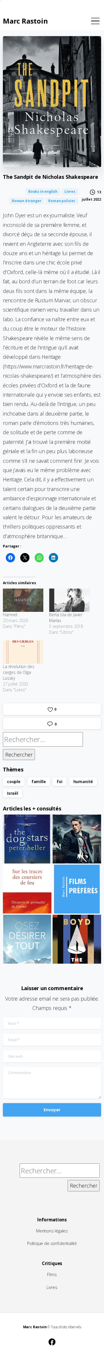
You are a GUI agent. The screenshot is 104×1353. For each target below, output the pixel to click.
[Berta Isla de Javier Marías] (69, 600)
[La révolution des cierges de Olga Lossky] (23, 652)
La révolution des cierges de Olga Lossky (18, 672)
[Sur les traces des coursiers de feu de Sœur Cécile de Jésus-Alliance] (27, 889)
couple (14, 781)
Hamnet (10, 614)
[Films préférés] (77, 889)
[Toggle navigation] (95, 21)
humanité (83, 781)
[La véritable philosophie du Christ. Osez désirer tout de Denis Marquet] (27, 939)
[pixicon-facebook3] (52, 1341)
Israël (12, 793)
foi (59, 781)
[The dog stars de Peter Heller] (27, 839)
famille (38, 781)
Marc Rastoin (25, 21)
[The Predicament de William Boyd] (77, 939)
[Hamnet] (23, 600)
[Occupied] (77, 839)
